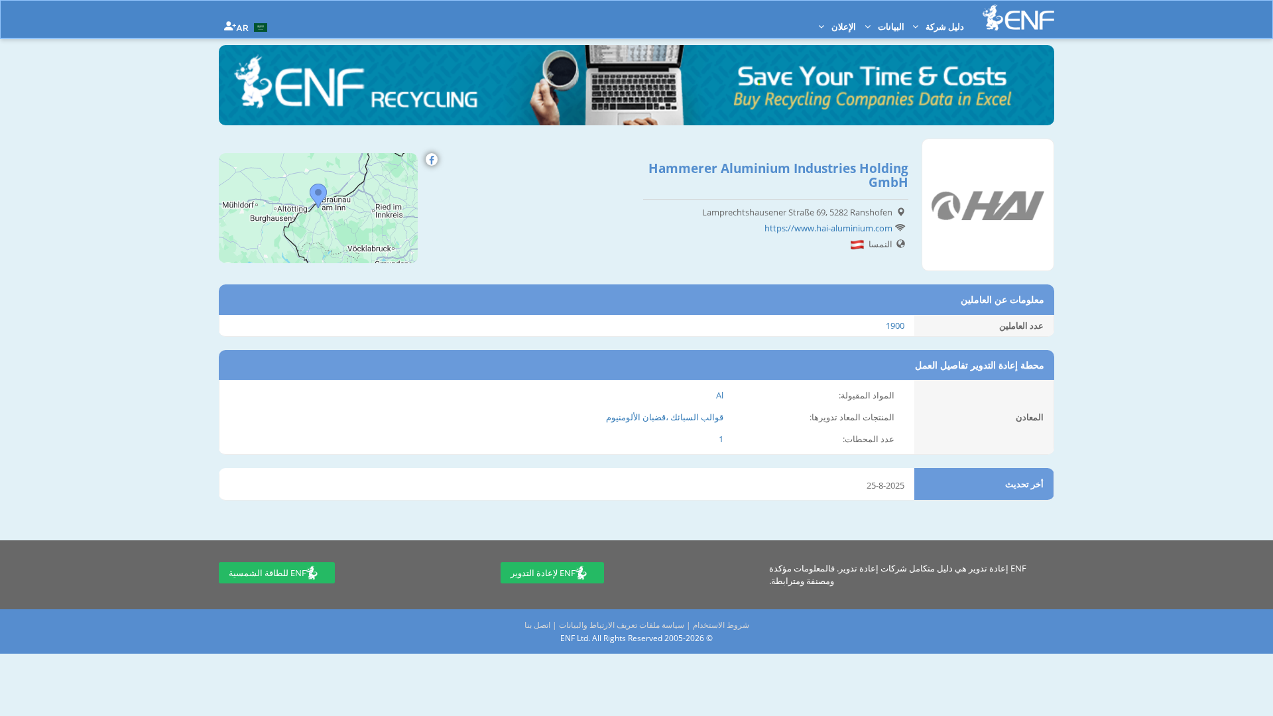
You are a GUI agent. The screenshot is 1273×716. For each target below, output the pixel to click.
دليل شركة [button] (944, 26)
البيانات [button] (890, 26)
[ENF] (1018, 17)
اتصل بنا (537, 624)
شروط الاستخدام (721, 624)
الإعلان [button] (842, 26)
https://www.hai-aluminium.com (828, 228)
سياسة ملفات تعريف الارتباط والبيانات (621, 624)
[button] (253, 26)
